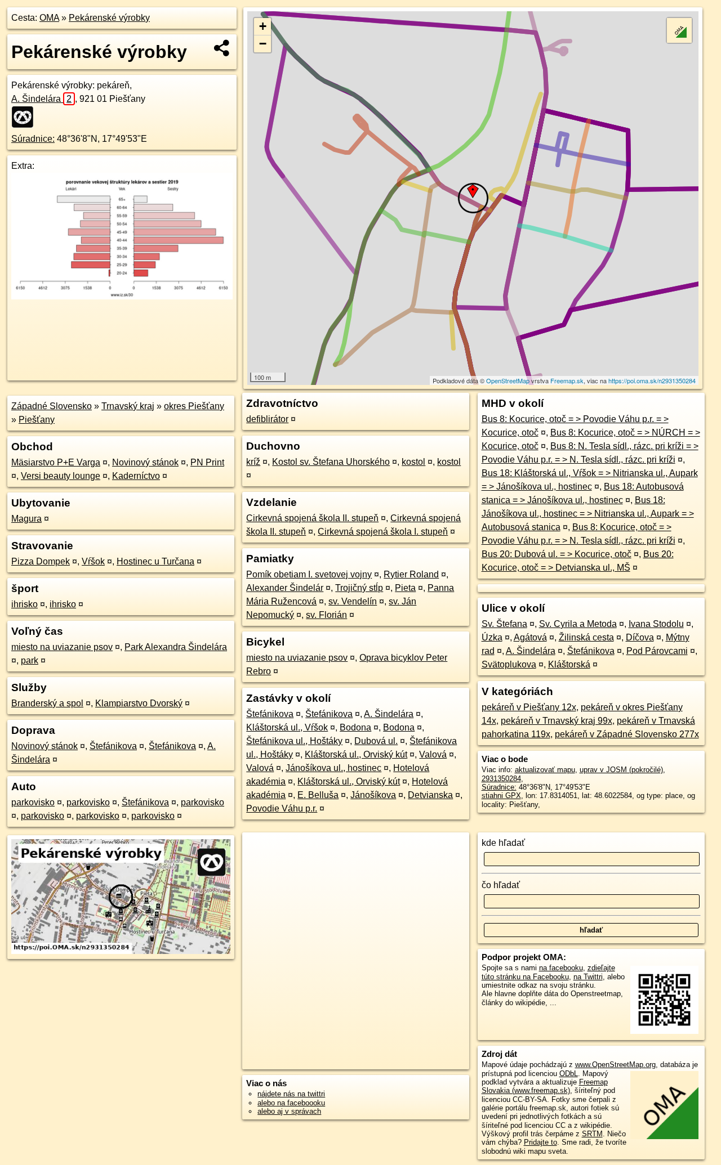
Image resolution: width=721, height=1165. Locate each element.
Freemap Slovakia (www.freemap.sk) (545, 1086)
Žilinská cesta (586, 637)
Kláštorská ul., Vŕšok (287, 727)
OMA (49, 18)
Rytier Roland (411, 574)
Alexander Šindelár (284, 588)
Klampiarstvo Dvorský (139, 703)
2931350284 (501, 778)
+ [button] (262, 26)
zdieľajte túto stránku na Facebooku (548, 972)
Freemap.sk (567, 380)
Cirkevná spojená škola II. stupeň (312, 518)
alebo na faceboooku (291, 1103)
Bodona (355, 727)
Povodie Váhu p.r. (281, 808)
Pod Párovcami (657, 651)
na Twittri (588, 977)
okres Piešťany (194, 406)
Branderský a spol (47, 703)
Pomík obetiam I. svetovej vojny (309, 574)
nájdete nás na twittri (291, 1094)
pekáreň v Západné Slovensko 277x (627, 734)
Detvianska (430, 795)
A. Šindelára (41, 99)
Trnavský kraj (127, 406)
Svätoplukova (509, 664)
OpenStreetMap (507, 380)
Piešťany (37, 419)
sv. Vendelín (352, 601)
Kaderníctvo (136, 476)
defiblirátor (267, 419)
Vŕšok (93, 561)
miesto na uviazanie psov (62, 647)
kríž (253, 462)
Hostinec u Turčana (155, 561)
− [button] (262, 44)
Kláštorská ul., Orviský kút (356, 754)
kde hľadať (503, 843)
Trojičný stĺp (359, 588)
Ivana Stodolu (656, 624)
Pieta (405, 588)
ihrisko (24, 604)
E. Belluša (318, 795)
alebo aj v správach (289, 1111)
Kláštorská (569, 664)
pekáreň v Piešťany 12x (529, 707)
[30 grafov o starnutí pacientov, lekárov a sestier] (122, 296)
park (29, 660)
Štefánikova (113, 746)
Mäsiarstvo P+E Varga (55, 462)
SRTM (592, 1134)
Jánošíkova (373, 795)
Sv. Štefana (504, 624)
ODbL (568, 1073)
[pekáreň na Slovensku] (26, 117)
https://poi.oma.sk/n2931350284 (652, 380)
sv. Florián (326, 615)
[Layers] (679, 30)
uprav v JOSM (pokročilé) (621, 769)
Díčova (640, 637)
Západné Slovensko (51, 406)
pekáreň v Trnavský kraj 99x (556, 720)
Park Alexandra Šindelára (175, 647)
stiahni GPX (501, 795)
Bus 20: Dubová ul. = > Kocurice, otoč (556, 554)
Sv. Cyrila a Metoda (578, 624)
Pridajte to (540, 1142)
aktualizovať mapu (545, 769)
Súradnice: (33, 139)
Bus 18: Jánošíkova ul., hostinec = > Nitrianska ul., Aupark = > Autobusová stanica (588, 513)
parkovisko (33, 802)
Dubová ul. (376, 741)
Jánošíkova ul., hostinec (333, 768)
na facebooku (561, 968)
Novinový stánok (145, 462)
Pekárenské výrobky (109, 18)
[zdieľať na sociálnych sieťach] (222, 48)
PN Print (207, 462)
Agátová (530, 637)
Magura (26, 518)
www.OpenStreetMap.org (615, 1064)
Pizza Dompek (40, 561)
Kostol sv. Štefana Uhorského (331, 462)
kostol (413, 462)
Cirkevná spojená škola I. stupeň (383, 531)
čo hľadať (501, 885)
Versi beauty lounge (60, 476)
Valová (433, 754)
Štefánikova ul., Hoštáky (294, 741)
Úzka (492, 637)
